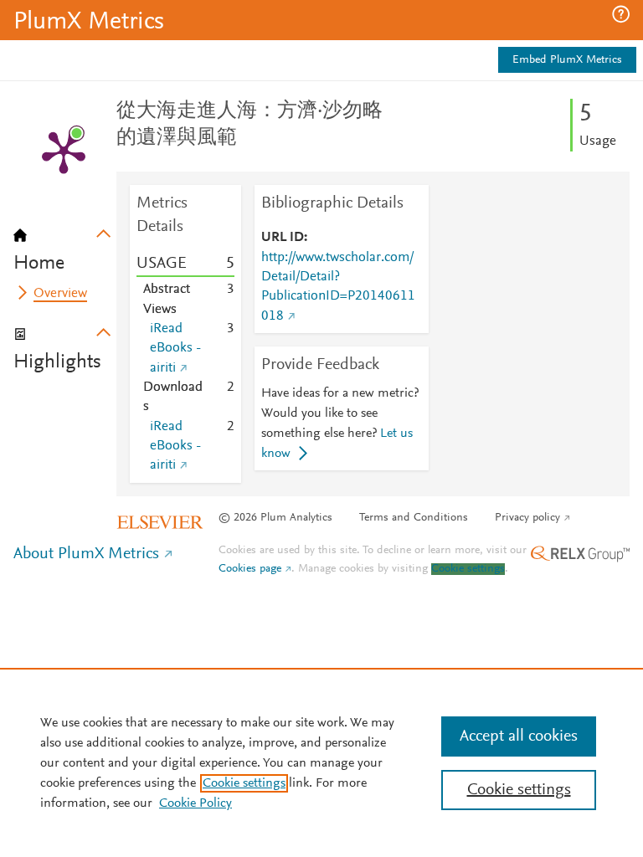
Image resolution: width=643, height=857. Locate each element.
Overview (60, 293)
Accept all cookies (519, 736)
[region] (321, 762)
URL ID (282, 237)
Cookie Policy (195, 803)
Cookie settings (468, 569)
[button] (621, 14)
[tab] (64, 244)
